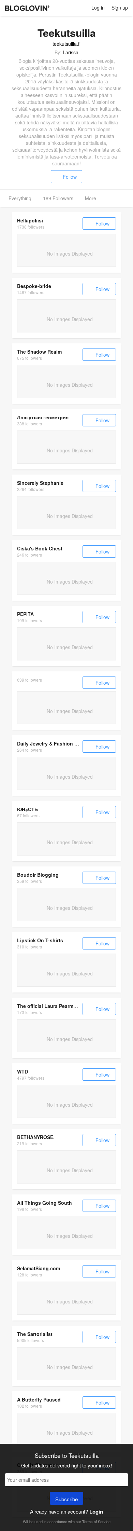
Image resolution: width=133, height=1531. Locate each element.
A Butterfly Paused (39, 1399)
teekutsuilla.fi (66, 43)
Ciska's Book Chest (39, 548)
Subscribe (66, 1499)
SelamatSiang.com (38, 1268)
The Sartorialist (35, 1333)
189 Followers (58, 198)
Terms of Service (96, 1521)
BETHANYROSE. (36, 1137)
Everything (20, 198)
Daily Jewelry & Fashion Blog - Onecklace (65, 743)
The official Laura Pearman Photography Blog (70, 1005)
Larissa (70, 52)
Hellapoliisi (30, 220)
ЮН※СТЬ (27, 809)
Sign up (120, 7)
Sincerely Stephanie (40, 482)
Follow (70, 176)
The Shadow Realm (39, 351)
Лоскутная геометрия (43, 417)
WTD (22, 1071)
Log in (98, 7)
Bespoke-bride (34, 286)
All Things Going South (44, 1202)
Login (96, 1511)
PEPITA (25, 614)
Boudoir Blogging (38, 874)
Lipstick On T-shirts (40, 940)
